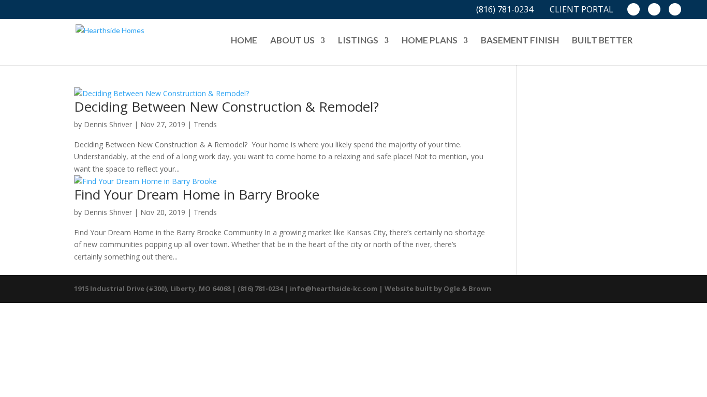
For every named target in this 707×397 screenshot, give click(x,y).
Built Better (602, 41)
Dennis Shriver (108, 124)
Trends (205, 124)
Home (244, 41)
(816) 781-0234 (504, 10)
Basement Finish (520, 41)
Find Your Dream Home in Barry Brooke (196, 194)
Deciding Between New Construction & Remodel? (226, 106)
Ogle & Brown (467, 288)
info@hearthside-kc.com (333, 288)
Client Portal (581, 10)
